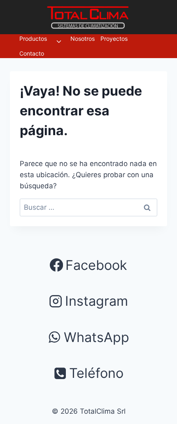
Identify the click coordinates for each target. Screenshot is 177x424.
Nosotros (82, 38)
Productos (33, 38)
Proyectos (114, 38)
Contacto (31, 53)
